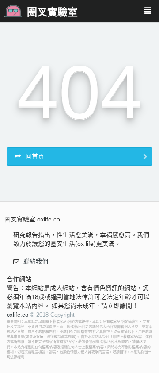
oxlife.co (17, 314)
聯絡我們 (35, 261)
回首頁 (34, 156)
